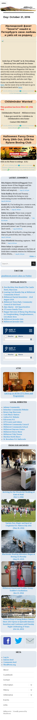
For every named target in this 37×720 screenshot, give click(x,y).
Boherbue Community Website (15, 410)
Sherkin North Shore (12, 437)
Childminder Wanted (18, 101)
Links (5, 705)
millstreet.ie (8, 695)
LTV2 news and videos (12, 422)
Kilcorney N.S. (9, 420)
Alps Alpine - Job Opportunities (17, 307)
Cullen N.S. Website (11, 417)
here (2, 85)
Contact (6, 680)
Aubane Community (11, 407)
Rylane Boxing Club (16, 170)
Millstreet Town (13, 167)
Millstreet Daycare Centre (14, 429)
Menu (4, 3)
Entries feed (8, 660)
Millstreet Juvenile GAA (13, 319)
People (25, 93)
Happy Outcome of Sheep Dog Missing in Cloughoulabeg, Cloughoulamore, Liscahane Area (20, 314)
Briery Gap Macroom (12, 412)
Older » (32, 256)
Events (6, 700)
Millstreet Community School (15, 427)
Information (8, 685)
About (6, 670)
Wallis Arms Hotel (29, 170)
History (6, 690)
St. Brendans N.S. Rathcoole (14, 439)
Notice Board (12, 128)
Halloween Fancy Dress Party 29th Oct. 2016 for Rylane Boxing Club (18, 139)
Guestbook (8, 675)
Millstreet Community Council (16, 424)
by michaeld (15, 91)
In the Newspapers (16, 93)
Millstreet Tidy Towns (12, 434)
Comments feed (9, 662)
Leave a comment (28, 91)
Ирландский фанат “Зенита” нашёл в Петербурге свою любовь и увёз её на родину (18, 30)
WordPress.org (9, 665)
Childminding (24, 128)
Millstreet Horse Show (12, 432)
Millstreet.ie (7, 711)
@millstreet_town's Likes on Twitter (16, 276)
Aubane (4, 167)
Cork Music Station (11, 415)
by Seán (15, 165)
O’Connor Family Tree (13, 309)
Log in (6, 657)
